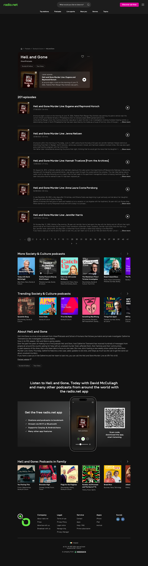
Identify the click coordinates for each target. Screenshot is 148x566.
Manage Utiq (61, 528)
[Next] (127, 253)
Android (99, 525)
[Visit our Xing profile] (123, 519)
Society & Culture (27, 66)
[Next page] (72, 243)
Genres (95, 11)
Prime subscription (83, 528)
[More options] (88, 56)
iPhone (99, 519)
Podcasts (57, 11)
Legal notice (61, 525)
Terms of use (61, 519)
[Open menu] (143, 4)
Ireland (75, 543)
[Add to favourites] (82, 56)
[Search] (88, 4)
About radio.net (42, 519)
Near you (83, 11)
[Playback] (84, 80)
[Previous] (121, 253)
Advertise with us (43, 525)
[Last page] (76, 243)
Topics (105, 11)
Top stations (44, 11)
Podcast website (23, 359)
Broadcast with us (43, 528)
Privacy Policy (62, 522)
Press (39, 522)
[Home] (21, 49)
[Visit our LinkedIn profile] (118, 519)
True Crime (40, 66)
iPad (98, 522)
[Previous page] (25, 239)
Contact (79, 519)
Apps (78, 522)
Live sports (71, 11)
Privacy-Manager (63, 532)
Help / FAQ (80, 525)
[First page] (20, 239)
